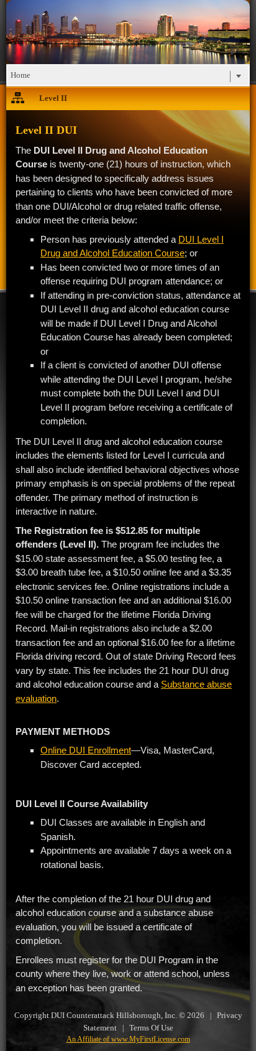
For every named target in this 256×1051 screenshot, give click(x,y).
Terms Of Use (151, 1027)
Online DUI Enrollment (85, 750)
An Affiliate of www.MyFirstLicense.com (128, 1039)
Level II (53, 98)
